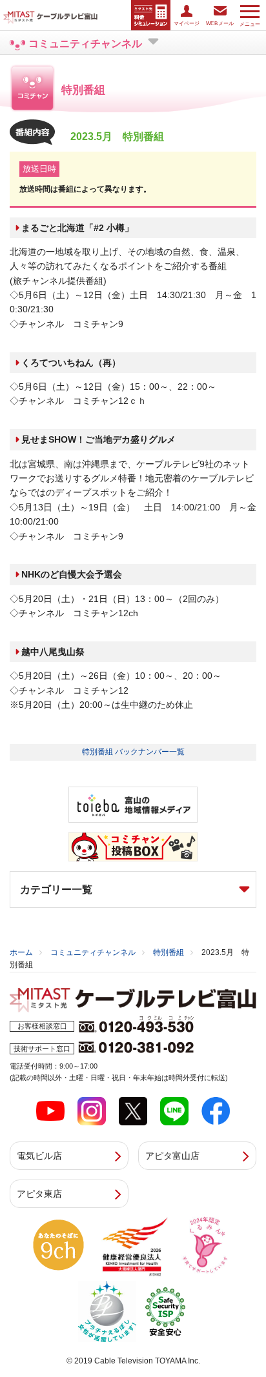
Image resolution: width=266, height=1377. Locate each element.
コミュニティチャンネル (93, 952)
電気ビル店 (39, 1156)
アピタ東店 (39, 1194)
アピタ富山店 (172, 1156)
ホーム (21, 952)
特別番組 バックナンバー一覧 (133, 751)
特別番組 (168, 952)
